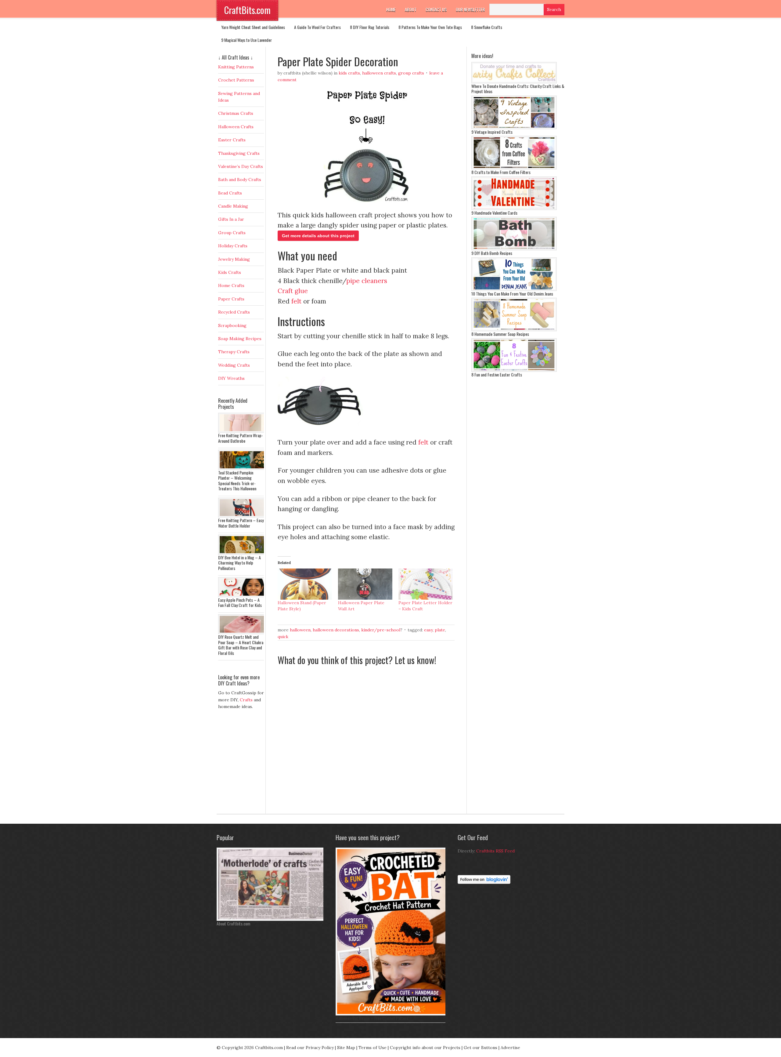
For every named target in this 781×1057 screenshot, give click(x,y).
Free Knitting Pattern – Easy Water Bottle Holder (241, 523)
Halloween (300, 630)
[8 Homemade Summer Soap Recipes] (514, 329)
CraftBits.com (247, 10)
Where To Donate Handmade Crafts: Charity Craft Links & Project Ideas (517, 89)
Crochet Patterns (236, 80)
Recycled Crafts (234, 312)
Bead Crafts (230, 193)
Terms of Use (372, 1047)
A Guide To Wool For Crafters (317, 27)
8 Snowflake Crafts (486, 27)
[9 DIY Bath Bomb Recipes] (514, 249)
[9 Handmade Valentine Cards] (514, 208)
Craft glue (293, 291)
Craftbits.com (269, 1047)
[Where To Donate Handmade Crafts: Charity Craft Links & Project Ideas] (514, 82)
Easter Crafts (232, 140)
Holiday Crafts (232, 246)
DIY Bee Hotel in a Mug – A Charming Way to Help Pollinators (239, 562)
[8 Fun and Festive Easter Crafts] (514, 370)
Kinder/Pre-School (380, 630)
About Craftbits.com (233, 923)
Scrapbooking (232, 325)
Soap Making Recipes (239, 338)
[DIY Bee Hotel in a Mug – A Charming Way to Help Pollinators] (242, 553)
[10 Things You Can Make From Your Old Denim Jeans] (514, 289)
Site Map (346, 1047)
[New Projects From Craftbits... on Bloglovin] (484, 882)
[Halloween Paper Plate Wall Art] (365, 584)
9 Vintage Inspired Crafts (492, 132)
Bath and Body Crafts (239, 179)
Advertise (510, 1047)
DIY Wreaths (231, 378)
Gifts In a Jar (231, 219)
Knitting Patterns (236, 67)
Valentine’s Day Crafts (240, 166)
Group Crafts (411, 73)
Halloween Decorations (336, 630)
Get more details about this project (318, 235)
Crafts (246, 700)
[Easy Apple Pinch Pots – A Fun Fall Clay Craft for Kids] (242, 595)
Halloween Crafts (379, 73)
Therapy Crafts (234, 351)
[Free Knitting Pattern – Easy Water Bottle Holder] (242, 516)
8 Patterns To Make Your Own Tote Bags (430, 27)
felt (296, 301)
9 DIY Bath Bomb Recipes (491, 253)
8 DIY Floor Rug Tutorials (369, 27)
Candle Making (233, 206)
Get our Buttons (480, 1047)
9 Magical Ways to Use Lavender (246, 40)
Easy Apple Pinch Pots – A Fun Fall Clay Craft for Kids (240, 602)
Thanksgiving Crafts (239, 153)
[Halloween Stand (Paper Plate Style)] (305, 584)
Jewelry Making (234, 259)
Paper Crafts (231, 299)
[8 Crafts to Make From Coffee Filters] (514, 168)
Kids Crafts (349, 73)
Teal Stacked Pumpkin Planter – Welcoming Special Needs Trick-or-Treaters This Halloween (237, 480)
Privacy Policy (320, 1047)
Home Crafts (231, 285)
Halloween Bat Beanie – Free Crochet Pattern (372, 1018)
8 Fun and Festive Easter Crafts (496, 374)
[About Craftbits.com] (271, 919)
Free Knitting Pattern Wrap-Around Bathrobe (240, 438)
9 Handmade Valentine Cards (494, 212)
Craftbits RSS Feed (495, 851)
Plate (440, 630)
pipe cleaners (366, 281)
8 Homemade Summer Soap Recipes (500, 334)
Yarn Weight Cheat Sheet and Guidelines (253, 27)
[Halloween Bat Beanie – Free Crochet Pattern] (392, 1014)
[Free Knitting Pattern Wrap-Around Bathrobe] (242, 431)
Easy (428, 630)
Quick (283, 636)
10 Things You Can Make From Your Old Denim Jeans (512, 293)
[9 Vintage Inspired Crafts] (514, 127)
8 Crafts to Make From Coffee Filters (501, 172)
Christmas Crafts (235, 113)
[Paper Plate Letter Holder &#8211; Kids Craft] (425, 584)
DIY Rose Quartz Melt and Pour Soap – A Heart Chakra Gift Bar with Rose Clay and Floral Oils (240, 645)
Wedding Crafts (234, 365)
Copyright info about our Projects (425, 1047)
